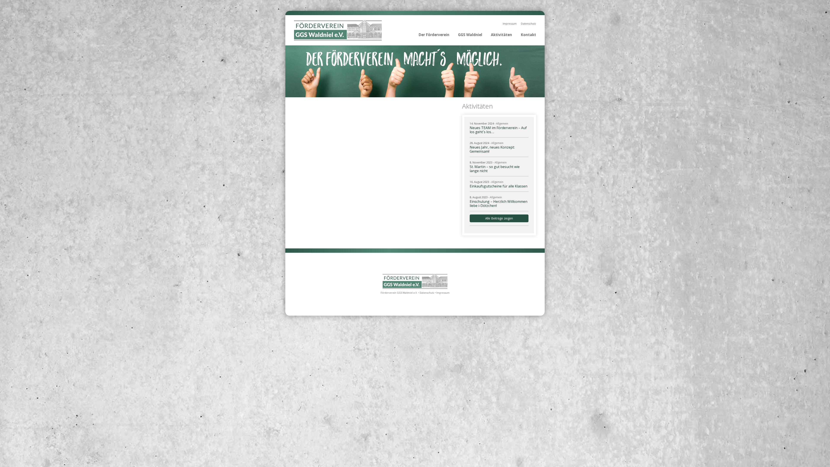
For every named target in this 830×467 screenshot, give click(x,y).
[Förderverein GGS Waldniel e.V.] (415, 288)
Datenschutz (528, 24)
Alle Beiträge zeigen (499, 218)
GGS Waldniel (470, 34)
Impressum (510, 24)
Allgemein (502, 123)
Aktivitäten (501, 34)
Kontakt (528, 34)
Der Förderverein (433, 34)
